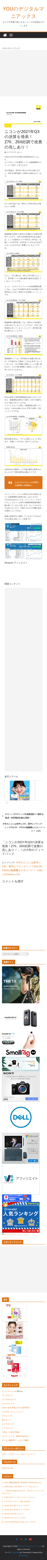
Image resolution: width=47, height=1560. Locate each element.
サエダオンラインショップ (12, 1411)
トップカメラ (8, 1428)
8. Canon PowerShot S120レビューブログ (19, 1522)
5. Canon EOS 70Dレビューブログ (15, 1509)
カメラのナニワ (8, 1424)
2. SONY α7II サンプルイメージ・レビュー (19, 1497)
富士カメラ (6, 1420)
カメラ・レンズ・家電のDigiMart (15, 1436)
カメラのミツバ (8, 1403)
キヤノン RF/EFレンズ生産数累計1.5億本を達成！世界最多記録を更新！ (24, 816)
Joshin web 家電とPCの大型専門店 (16, 1407)
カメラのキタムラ (9, 1399)
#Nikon (8, 126)
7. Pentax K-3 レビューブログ (14, 1518)
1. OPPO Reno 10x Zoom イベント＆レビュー (20, 1486)
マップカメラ (7, 1395)
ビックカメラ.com (9, 1391)
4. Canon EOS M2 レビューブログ (15, 1505)
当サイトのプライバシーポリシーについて (18, 1454)
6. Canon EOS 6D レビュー (13, 1513)
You (20, 152)
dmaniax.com (7, 1468)
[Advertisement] (23, 73)
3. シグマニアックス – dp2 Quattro (16, 1501)
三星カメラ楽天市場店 (11, 1432)
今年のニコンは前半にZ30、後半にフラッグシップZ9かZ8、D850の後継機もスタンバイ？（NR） (22, 827)
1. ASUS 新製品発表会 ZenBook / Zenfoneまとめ (21, 1482)
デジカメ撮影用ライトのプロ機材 (15, 1440)
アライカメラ (7, 1416)
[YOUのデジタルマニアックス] (5, 35)
